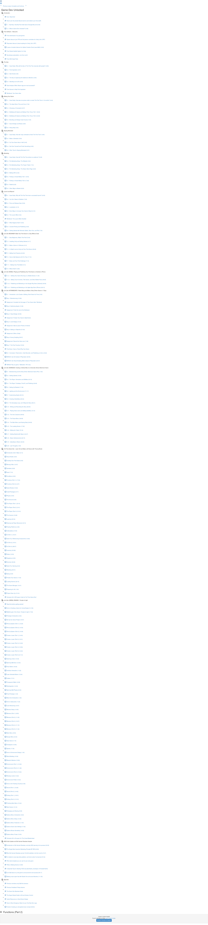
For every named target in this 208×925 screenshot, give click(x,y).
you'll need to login (110, 918)
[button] (1, 1)
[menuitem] (1, 4)
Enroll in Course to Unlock (104, 920)
